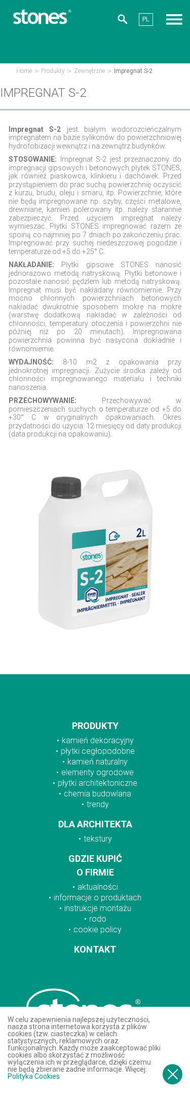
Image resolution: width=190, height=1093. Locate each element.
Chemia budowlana (97, 793)
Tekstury (98, 839)
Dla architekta (95, 824)
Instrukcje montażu (97, 908)
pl (145, 19)
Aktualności (98, 887)
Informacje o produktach (97, 897)
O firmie (95, 872)
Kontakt (95, 949)
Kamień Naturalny (97, 762)
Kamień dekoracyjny (98, 740)
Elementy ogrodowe (97, 772)
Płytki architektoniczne (97, 783)
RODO (97, 919)
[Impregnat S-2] (95, 648)
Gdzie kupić (95, 858)
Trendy (98, 804)
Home (24, 71)
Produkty (53, 71)
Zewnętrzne (89, 71)
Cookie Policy (97, 929)
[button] (122, 20)
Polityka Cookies (34, 1076)
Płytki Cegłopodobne (98, 751)
